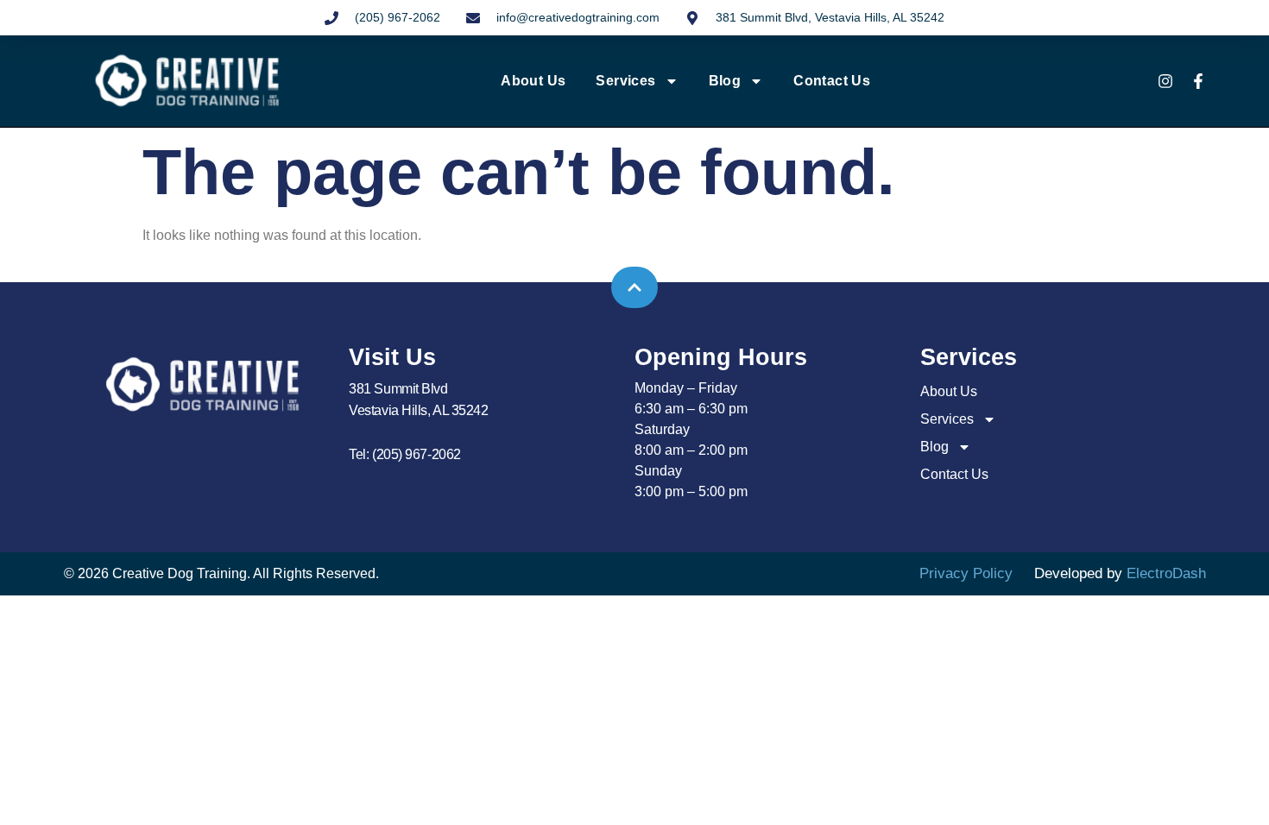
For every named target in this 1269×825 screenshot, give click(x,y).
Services (625, 80)
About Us (533, 80)
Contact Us (831, 80)
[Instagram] (1165, 81)
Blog (725, 80)
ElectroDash (1166, 573)
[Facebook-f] (1198, 81)
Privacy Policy (966, 573)
